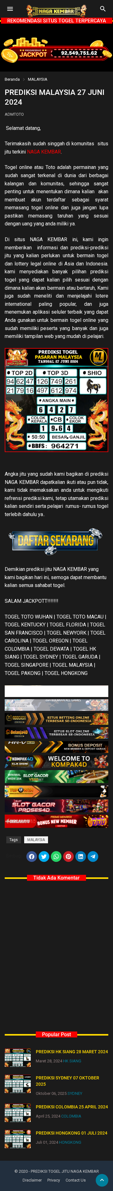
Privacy (53, 1180)
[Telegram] (93, 856)
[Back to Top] (102, 1180)
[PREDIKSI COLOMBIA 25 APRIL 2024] (18, 1113)
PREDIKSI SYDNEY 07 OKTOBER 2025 (67, 1081)
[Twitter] (44, 856)
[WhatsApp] (56, 856)
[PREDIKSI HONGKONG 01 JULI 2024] (18, 1139)
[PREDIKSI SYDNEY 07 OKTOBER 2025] (18, 1084)
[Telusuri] (103, 11)
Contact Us (76, 1180)
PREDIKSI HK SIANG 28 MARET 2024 (72, 1051)
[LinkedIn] (80, 856)
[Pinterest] (68, 856)
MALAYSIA (37, 79)
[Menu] (10, 8)
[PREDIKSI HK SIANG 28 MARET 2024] (18, 1058)
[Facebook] (31, 856)
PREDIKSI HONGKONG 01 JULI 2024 (71, 1133)
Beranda (12, 79)
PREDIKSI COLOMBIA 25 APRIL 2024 (72, 1106)
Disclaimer (32, 1180)
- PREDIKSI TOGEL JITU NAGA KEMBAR (64, 1171)
